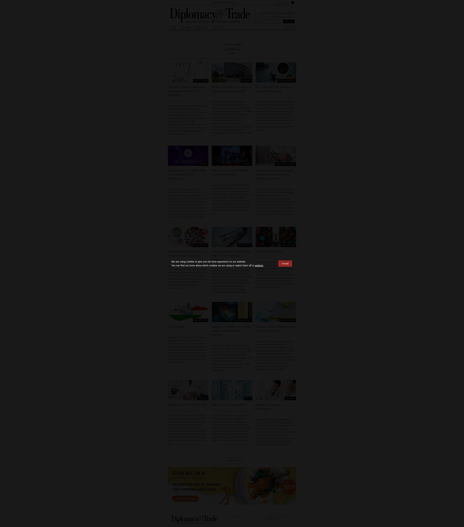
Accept (285, 263)
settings (259, 265)
